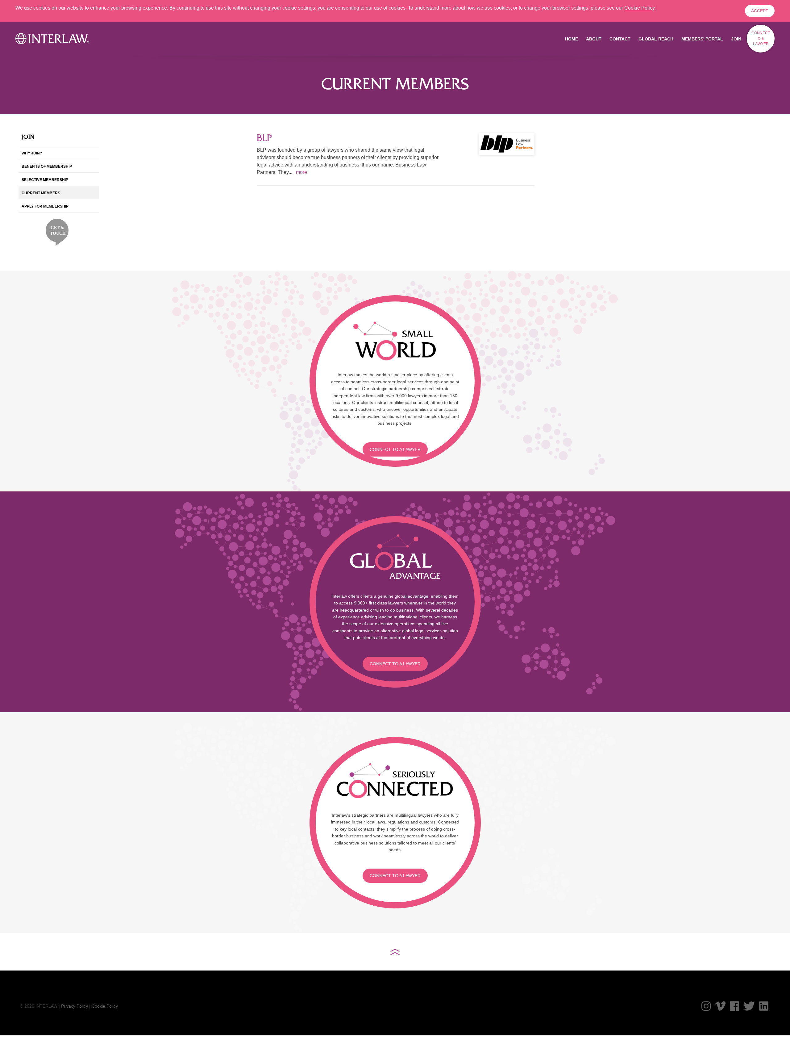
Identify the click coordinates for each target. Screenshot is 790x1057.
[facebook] (734, 1006)
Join (736, 38)
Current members (41, 193)
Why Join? (32, 153)
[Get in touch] (57, 232)
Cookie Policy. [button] (640, 8)
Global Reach (655, 38)
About (593, 38)
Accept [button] (759, 10)
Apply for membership (45, 206)
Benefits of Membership (47, 166)
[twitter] (749, 1006)
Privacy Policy (74, 1006)
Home (571, 38)
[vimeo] (720, 1006)
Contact (619, 38)
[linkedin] (763, 1006)
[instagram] (706, 1006)
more (301, 172)
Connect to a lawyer (395, 449)
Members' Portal (702, 38)
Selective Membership (45, 180)
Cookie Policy (105, 1006)
